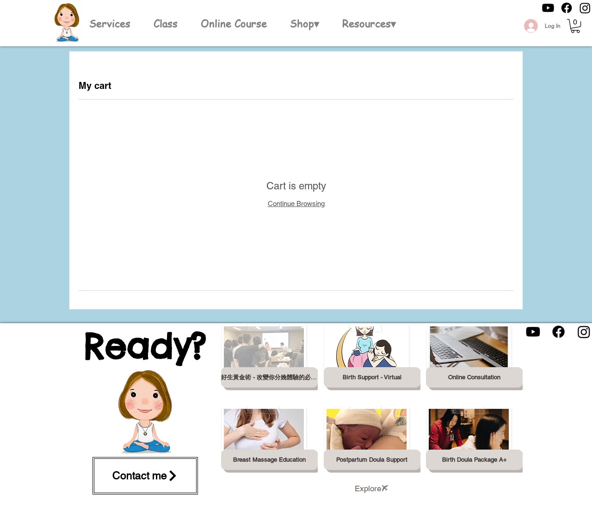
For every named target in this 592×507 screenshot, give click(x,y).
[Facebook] (567, 8)
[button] (304, 23)
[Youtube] (548, 8)
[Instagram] (585, 8)
